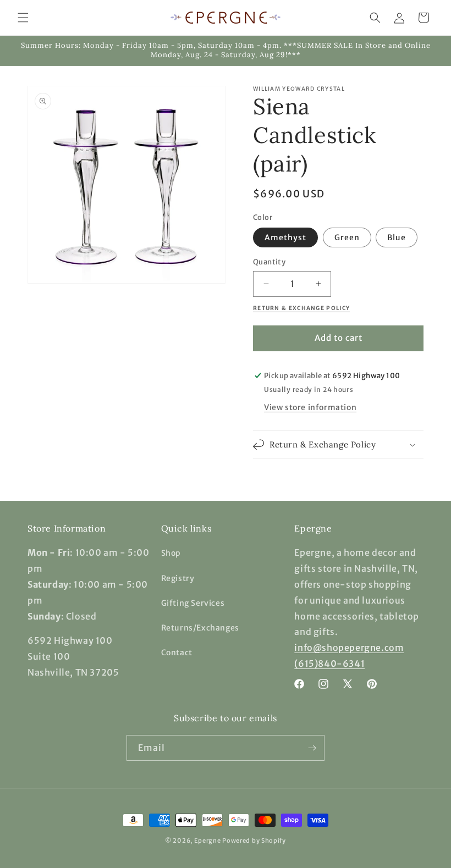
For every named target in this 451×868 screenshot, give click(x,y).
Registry (178, 578)
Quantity (269, 262)
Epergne (207, 840)
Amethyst (285, 237)
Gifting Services (193, 603)
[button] (23, 17)
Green (347, 237)
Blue (396, 237)
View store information (310, 407)
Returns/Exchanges (200, 628)
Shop (171, 553)
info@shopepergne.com (349, 647)
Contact (177, 652)
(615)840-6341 (329, 663)
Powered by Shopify (254, 840)
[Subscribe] (312, 748)
